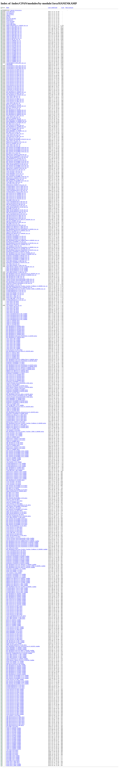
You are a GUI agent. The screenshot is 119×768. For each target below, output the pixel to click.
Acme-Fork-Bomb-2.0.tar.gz (15, 293)
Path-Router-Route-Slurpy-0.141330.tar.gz (20, 266)
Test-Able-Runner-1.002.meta (15, 517)
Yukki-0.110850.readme (13, 746)
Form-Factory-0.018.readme (15, 692)
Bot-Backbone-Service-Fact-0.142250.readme (20, 651)
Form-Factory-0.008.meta (14, 629)
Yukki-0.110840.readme (13, 747)
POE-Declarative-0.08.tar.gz (15, 204)
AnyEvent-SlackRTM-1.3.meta (15, 362)
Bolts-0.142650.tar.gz (13, 143)
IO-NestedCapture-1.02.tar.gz (16, 291)
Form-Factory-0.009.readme (15, 704)
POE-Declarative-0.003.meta (15, 721)
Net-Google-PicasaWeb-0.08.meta (16, 506)
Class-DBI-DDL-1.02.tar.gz (15, 298)
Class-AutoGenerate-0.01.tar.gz (16, 214)
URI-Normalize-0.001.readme (15, 642)
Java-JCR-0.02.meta (12, 302)
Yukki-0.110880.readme (13, 744)
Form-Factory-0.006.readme (15, 708)
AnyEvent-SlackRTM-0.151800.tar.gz (17, 259)
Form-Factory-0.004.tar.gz (15, 125)
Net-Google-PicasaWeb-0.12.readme (17, 675)
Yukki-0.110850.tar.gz (13, 58)
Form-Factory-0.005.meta (14, 609)
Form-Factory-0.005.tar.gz (15, 115)
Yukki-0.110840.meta (13, 449)
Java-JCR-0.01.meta (12, 304)
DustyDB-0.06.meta (12, 726)
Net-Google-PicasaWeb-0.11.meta (16, 487)
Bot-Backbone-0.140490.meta (15, 333)
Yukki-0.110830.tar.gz (13, 61)
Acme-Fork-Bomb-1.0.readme (15, 663)
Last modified (52, 7)
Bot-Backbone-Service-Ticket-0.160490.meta (20, 369)
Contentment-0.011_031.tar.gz (16, 63)
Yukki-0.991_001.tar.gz (14, 36)
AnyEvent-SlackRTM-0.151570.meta (17, 391)
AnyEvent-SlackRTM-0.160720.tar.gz (17, 255)
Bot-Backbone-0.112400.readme (16, 672)
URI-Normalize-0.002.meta (14, 442)
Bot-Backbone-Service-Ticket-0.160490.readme (21, 586)
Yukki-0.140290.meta (13, 320)
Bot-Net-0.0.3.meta (12, 494)
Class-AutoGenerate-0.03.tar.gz (16, 203)
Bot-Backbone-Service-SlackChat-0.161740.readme (22, 543)
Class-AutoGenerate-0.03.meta (16, 553)
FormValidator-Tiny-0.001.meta (16, 420)
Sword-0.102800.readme (13, 457)
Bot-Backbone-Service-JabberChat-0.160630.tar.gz (22, 240)
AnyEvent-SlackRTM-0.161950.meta (17, 385)
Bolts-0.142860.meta (13, 356)
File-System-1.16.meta (13, 481)
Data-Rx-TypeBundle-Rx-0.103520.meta (18, 516)
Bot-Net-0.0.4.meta (12, 492)
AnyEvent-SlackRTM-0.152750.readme (17, 559)
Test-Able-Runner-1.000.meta (15, 618)
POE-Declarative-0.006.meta (15, 717)
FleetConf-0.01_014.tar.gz (15, 88)
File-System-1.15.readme (14, 434)
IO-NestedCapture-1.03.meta (15, 685)
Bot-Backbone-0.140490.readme (16, 668)
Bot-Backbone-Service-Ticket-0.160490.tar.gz (21, 254)
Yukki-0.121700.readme (13, 732)
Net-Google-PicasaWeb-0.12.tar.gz (17, 150)
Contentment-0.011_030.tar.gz (16, 68)
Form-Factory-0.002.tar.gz (15, 133)
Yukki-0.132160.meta (13, 322)
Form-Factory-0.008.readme (15, 706)
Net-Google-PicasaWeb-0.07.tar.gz (17, 180)
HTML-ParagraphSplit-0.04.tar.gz (17, 164)
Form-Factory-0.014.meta (14, 534)
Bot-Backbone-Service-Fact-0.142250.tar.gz (20, 252)
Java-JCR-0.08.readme (13, 338)
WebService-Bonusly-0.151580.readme (18, 582)
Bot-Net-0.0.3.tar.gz (13, 132)
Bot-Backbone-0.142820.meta (15, 326)
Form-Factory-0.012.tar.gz (15, 83)
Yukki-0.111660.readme (13, 737)
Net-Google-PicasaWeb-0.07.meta (16, 509)
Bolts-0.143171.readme (13, 620)
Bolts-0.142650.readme (13, 625)
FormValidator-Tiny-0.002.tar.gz (17, 189)
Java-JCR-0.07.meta (12, 308)
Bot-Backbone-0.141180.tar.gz (16, 106)
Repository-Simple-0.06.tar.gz (16, 154)
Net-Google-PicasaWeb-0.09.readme (17, 681)
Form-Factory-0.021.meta (14, 500)
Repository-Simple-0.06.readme (16, 471)
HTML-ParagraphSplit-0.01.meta (16, 525)
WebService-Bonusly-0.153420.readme (18, 581)
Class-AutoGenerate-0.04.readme (16, 315)
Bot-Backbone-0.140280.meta (15, 334)
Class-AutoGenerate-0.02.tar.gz (16, 205)
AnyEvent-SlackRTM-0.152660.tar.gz (17, 258)
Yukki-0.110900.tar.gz (13, 56)
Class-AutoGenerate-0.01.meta (16, 615)
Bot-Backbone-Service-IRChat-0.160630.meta (20, 367)
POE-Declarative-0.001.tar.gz (16, 225)
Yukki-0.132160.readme (13, 729)
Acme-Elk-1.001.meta (13, 761)
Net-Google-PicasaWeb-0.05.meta (16, 520)
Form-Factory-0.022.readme (15, 627)
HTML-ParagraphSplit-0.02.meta (16, 512)
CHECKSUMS (9, 64)
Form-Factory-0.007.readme (15, 707)
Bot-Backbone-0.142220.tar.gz (16, 94)
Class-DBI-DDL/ (11, 24)
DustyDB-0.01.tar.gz (13, 234)
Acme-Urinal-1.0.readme (14, 643)
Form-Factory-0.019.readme (15, 690)
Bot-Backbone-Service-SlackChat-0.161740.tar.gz (22, 243)
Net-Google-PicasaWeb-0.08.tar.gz (17, 176)
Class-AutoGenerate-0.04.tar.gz (16, 201)
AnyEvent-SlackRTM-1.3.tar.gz (16, 236)
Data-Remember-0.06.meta (14, 632)
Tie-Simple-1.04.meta (13, 430)
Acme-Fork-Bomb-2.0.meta (14, 570)
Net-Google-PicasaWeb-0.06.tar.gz (17, 147)
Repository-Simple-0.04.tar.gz (16, 168)
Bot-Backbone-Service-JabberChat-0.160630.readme (22, 541)
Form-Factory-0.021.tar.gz (15, 72)
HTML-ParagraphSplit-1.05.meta (16, 535)
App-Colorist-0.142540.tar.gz (16, 194)
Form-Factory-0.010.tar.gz (15, 90)
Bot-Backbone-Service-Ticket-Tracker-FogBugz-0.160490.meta (26, 423)
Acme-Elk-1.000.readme (13, 765)
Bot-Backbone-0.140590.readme (16, 667)
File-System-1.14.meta (13, 484)
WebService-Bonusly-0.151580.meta (17, 426)
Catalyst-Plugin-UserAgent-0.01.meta (18, 505)
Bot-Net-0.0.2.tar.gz (13, 137)
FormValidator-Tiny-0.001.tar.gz (17, 191)
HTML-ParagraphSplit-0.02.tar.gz (17, 209)
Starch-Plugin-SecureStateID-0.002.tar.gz (20, 279)
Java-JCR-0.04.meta (12, 312)
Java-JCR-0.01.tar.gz (13, 144)
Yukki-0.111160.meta (13, 410)
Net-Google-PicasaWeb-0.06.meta (16, 518)
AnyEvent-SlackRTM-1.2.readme (16, 575)
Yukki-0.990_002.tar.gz (14, 35)
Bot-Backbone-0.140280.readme (16, 669)
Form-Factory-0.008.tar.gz (15, 99)
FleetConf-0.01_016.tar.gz (15, 86)
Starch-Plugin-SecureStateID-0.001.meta (19, 397)
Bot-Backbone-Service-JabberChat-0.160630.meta (22, 359)
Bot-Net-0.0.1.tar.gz (13, 153)
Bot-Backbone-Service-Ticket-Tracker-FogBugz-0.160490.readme (26, 549)
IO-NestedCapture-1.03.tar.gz (16, 290)
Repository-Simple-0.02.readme (16, 477)
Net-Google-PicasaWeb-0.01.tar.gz (17, 166)
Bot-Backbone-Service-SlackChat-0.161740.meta (21, 360)
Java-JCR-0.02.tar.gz (13, 140)
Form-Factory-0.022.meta (14, 349)
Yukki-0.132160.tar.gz (13, 42)
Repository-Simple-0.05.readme (16, 473)
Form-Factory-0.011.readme (15, 701)
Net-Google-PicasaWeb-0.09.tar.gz (17, 162)
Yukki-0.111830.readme (13, 735)
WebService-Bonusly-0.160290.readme (18, 579)
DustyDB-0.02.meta (12, 753)
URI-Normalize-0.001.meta (14, 444)
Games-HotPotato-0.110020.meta (16, 491)
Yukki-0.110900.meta (13, 437)
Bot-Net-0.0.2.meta (12, 495)
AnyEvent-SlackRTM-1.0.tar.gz (16, 241)
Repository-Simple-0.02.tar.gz (16, 185)
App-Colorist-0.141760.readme (16, 602)
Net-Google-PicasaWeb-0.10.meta (16, 489)
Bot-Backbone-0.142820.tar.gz (16, 92)
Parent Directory (16, 10)
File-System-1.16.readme (14, 433)
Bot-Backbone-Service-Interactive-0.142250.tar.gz (23, 273)
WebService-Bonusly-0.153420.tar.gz (18, 244)
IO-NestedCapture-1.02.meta (15, 686)
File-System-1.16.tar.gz (14, 171)
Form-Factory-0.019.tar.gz (15, 69)
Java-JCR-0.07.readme (13, 340)
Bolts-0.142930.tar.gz (13, 118)
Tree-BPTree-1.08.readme (14, 470)
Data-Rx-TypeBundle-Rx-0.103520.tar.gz (19, 287)
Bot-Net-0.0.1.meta (12, 496)
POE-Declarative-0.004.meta (15, 719)
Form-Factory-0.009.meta (14, 639)
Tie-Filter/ (10, 14)
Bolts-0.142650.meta (13, 358)
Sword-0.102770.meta (13, 499)
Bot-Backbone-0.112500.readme (16, 671)
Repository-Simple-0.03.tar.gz (16, 178)
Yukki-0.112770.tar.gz (13, 46)
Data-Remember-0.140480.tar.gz (16, 130)
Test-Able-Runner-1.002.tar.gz (16, 261)
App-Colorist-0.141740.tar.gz (16, 197)
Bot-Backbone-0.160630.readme (16, 595)
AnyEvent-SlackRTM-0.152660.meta (17, 413)
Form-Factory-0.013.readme (15, 699)
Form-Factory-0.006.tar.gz (15, 101)
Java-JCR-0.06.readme (13, 341)
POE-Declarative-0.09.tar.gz (15, 169)
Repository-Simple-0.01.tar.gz (16, 142)
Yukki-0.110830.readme (13, 748)
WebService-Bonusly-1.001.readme (17, 584)
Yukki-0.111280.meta (13, 409)
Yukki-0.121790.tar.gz (13, 43)
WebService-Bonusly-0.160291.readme (18, 578)
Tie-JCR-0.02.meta (12, 750)
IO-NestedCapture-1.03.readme (16, 464)
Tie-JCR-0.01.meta (12, 548)
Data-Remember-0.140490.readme (16, 647)
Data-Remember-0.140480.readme (16, 649)
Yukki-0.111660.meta (13, 408)
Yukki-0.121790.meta (13, 323)
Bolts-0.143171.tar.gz (13, 104)
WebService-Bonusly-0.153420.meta (17, 427)
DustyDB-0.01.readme (13, 760)
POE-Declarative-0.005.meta (15, 718)
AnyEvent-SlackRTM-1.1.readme (16, 577)
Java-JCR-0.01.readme (13, 348)
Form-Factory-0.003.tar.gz (15, 128)
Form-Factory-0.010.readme (15, 703)
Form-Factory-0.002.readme (15, 714)
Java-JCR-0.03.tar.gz (13, 135)
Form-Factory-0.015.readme (15, 696)
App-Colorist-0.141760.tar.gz (16, 196)
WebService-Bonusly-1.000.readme (17, 585)
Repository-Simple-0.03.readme (16, 475)
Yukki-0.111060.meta (13, 428)
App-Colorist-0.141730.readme (16, 604)
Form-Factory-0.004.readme (15, 711)
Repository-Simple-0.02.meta (15, 446)
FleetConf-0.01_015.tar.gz (15, 89)
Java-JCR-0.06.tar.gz (13, 103)
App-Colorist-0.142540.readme (16, 600)
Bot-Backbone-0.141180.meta (15, 330)
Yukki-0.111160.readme (13, 740)
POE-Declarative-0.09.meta (15, 514)
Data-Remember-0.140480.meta (15, 399)
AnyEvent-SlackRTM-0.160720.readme (17, 557)
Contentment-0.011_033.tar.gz (16, 67)
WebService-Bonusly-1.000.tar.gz (17, 227)
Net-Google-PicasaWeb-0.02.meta (16, 523)
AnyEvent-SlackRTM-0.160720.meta (17, 402)
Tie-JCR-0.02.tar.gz (13, 183)
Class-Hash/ (10, 22)
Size (62, 7)
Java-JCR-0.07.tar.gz (13, 97)
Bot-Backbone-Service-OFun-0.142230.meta (19, 351)
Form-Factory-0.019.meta (14, 510)
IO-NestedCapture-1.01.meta (15, 687)
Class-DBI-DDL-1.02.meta (14, 532)
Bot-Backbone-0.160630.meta (15, 337)
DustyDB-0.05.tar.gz (13, 208)
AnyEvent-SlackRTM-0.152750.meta (17, 401)
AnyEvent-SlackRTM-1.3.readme (16, 574)
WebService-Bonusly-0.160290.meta (17, 372)
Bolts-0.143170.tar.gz (13, 107)
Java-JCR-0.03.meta (12, 301)
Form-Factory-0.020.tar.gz (15, 74)
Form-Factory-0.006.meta (14, 607)
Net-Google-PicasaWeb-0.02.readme (17, 455)
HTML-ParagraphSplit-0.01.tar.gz (17, 211)
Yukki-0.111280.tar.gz (13, 51)
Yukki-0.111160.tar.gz (13, 53)
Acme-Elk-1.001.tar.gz (13, 295)
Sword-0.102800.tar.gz (13, 221)
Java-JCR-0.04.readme (13, 344)
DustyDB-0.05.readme (13, 757)
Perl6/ (8, 17)
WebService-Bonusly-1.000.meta (16, 424)
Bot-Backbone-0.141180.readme (16, 665)
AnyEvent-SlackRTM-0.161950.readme (17, 556)
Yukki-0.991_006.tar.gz (14, 27)
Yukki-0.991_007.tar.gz (14, 32)
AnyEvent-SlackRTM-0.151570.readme (17, 563)
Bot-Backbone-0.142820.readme (16, 596)
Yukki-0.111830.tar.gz (13, 47)
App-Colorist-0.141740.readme (16, 603)
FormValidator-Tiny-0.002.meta (16, 419)
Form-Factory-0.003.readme (15, 712)
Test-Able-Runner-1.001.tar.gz (16, 265)
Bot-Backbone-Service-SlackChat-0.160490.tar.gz (22, 247)
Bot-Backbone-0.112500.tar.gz (16, 122)
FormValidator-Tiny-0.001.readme (17, 592)
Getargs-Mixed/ (11, 18)
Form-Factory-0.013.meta (14, 633)
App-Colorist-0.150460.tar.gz (16, 193)
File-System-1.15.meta (13, 482)
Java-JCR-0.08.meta (12, 306)
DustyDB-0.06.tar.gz (13, 200)
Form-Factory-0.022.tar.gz (15, 71)
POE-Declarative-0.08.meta (15, 725)
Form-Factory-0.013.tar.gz (15, 82)
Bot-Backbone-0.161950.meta (15, 329)
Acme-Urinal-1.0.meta (13, 536)
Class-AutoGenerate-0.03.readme (16, 316)
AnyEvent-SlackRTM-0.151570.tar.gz (17, 262)
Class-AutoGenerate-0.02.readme (16, 318)
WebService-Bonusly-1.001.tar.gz (17, 226)
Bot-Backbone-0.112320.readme (16, 674)
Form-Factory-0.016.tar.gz (15, 78)
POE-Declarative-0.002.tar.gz (16, 222)
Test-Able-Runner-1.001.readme (16, 656)
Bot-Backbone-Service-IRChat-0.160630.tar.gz (21, 275)
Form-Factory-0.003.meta (14, 611)
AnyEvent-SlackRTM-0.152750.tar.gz (17, 257)
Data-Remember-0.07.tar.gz (15, 173)
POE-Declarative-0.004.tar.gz (16, 216)
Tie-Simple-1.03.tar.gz (14, 305)
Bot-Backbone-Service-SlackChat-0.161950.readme (22, 542)
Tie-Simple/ (10, 13)
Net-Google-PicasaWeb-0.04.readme (17, 453)
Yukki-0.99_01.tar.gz (13, 39)
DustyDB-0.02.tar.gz (13, 223)
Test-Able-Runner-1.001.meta (15, 617)
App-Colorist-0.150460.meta (15, 380)
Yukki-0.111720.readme (13, 736)
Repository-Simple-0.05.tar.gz (16, 160)
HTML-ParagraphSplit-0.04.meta (16, 645)
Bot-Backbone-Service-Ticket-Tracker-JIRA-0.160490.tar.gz (25, 288)
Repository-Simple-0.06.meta (15, 388)
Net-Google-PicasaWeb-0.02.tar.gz (17, 165)
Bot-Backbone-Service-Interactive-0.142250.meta (22, 412)
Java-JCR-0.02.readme (13, 347)
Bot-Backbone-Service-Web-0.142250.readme (20, 650)
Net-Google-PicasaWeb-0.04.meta (16, 521)
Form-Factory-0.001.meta (14, 614)
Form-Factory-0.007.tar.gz (15, 100)
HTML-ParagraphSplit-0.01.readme (17, 270)
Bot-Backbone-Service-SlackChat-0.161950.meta (21, 336)
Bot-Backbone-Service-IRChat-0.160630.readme (21, 564)
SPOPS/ (8, 15)
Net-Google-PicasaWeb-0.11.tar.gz (17, 155)
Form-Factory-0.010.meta (14, 638)
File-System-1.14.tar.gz (14, 175)
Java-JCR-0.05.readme (13, 342)
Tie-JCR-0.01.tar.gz (13, 263)
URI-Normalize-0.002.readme (15, 640)
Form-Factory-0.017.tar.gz (15, 76)
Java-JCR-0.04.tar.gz (13, 146)
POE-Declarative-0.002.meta (15, 722)
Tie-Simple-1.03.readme (14, 462)
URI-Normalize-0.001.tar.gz (15, 277)
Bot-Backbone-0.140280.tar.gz (16, 119)
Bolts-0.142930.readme (13, 622)
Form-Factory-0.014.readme (15, 697)
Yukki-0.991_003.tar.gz (14, 31)
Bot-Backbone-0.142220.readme (16, 597)
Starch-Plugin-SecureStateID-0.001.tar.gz (20, 280)
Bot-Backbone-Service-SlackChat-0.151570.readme (22, 546)
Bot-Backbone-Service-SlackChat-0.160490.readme (22, 545)
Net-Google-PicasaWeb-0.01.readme (17, 456)
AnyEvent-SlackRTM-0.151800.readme (17, 561)
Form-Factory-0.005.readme (15, 710)
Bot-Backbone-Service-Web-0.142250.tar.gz (20, 282)
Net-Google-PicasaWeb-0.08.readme (17, 682)
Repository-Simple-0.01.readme (16, 478)
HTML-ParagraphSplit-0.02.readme (17, 269)
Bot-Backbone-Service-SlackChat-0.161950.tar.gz (22, 229)
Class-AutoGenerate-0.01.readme (16, 319)
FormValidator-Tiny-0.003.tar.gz (17, 187)
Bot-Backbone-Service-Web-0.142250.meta (19, 394)
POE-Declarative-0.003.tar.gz (16, 218)
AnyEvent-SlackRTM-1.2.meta (15, 363)
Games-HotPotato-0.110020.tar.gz (17, 25)
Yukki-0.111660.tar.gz (13, 50)
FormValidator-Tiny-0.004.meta (16, 416)
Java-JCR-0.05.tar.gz (13, 117)
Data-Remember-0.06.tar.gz (15, 179)
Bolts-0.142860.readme (13, 624)
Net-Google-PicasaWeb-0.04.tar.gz (17, 151)
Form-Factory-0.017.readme (15, 693)
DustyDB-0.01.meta (12, 754)
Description (69, 7)
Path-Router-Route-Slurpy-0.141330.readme (20, 660)
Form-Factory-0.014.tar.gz (15, 81)
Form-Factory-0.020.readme (15, 689)
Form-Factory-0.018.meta (14, 527)
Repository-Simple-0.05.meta (15, 421)
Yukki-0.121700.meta (13, 324)
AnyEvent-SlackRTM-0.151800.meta (17, 390)
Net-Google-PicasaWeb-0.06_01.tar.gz (18, 139)
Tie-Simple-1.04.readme (14, 572)
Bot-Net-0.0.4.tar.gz (13, 124)
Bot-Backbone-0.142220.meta (15, 327)
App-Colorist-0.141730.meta (15, 378)
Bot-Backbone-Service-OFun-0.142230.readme (20, 567)
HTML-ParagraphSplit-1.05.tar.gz (17, 157)
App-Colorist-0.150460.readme (16, 599)
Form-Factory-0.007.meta (14, 606)
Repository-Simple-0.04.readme (16, 474)
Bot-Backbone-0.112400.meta (15, 467)
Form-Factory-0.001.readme (15, 679)
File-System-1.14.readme (14, 435)
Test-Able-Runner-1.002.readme (16, 654)
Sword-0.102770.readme (13, 459)
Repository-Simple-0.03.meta (15, 439)
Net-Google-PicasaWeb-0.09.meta (16, 498)
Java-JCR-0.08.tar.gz (13, 96)
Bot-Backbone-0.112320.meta (15, 469)
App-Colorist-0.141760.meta (15, 376)
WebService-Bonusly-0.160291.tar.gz (18, 230)
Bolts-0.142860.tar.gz (13, 129)
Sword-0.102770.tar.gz (13, 232)
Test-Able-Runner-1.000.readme (16, 657)
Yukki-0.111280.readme (13, 739)
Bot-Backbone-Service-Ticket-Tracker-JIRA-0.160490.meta (25, 431)
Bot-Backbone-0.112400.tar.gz (16, 126)
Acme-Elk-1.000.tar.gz (13, 297)
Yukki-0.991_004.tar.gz (14, 29)
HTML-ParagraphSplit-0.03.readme (17, 268)
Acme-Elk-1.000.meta (13, 762)
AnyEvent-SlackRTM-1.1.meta (15, 373)
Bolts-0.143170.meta (13, 354)
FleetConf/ (9, 20)
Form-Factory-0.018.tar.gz (15, 75)
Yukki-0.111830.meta (13, 403)
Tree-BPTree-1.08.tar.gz (14, 182)
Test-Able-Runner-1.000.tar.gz (16, 272)
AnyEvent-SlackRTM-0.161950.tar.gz (17, 251)
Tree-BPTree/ (10, 11)
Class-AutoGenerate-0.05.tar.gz (16, 190)
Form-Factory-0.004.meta (14, 610)
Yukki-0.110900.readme (13, 743)
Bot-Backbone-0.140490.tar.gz (16, 112)
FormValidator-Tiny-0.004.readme (17, 588)
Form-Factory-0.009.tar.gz (15, 93)
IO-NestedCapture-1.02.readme (16, 466)
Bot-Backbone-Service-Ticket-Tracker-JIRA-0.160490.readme (25, 566)
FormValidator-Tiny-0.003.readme (17, 589)
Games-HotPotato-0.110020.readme (17, 658)
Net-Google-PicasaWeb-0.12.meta (16, 485)
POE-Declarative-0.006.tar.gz (16, 212)
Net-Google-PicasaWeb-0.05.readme (17, 452)
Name (7, 7)
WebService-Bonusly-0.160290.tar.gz (18, 233)
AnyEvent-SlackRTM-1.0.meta (15, 381)
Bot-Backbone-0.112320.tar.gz (16, 158)
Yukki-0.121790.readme (13, 730)
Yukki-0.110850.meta (13, 445)
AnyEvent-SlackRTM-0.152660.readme (17, 560)
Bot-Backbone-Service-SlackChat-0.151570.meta (21, 365)
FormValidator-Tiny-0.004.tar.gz (17, 186)
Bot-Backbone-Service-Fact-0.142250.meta (19, 406)
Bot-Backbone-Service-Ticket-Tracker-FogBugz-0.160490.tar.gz (26, 286)
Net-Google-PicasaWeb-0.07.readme (17, 683)
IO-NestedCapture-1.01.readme (16, 463)
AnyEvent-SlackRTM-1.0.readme (16, 568)
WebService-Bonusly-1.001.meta (16, 415)
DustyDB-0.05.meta (12, 751)
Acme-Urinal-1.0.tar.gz (14, 284)
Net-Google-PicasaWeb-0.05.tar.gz (17, 148)
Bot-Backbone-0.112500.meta (15, 480)
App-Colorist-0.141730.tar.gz (16, 198)
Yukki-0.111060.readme (13, 742)
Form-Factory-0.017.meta (14, 528)
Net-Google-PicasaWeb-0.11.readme (17, 676)
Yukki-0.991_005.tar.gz (14, 28)
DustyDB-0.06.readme (13, 755)
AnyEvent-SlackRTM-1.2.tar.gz (16, 237)
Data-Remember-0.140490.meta (15, 398)
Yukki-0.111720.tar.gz (13, 49)
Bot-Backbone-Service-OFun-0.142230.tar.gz (20, 219)
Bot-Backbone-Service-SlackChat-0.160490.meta (21, 366)
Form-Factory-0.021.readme (15, 628)
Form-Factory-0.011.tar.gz (15, 85)
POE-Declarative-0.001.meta (15, 724)
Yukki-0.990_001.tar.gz (14, 38)
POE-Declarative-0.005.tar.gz (16, 215)
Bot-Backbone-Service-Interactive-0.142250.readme (23, 646)
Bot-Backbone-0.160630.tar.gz (16, 114)
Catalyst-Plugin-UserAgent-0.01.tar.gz (19, 283)
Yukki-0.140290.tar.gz (13, 40)
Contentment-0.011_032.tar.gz (16, 65)
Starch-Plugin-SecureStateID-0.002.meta (19, 383)
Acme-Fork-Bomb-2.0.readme (15, 661)
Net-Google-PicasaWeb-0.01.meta (16, 524)
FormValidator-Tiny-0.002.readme (17, 591)
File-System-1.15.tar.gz (14, 172)
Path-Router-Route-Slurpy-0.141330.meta (19, 387)
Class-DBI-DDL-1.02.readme (15, 405)
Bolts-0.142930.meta (13, 355)
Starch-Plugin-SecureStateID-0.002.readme (20, 539)
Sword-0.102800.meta (13, 502)
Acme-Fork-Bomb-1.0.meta (14, 571)
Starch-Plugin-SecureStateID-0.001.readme (20, 538)
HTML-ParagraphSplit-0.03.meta (16, 513)
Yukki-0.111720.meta (13, 392)
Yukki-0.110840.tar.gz (13, 60)
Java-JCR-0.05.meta (12, 311)
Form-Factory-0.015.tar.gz (15, 79)
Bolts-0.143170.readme (13, 621)
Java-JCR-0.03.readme (13, 345)
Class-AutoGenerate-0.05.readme (16, 313)
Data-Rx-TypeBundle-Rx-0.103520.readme (19, 653)
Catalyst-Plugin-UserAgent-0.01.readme (19, 395)
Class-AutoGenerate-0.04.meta (16, 552)
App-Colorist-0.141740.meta (15, 377)
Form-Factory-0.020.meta (14, 503)
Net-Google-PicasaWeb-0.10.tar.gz (17, 161)
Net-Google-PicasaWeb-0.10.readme (17, 678)
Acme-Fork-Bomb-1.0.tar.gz (15, 294)
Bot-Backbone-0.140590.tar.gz (16, 111)
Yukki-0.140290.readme (13, 728)
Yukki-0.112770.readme (13, 733)
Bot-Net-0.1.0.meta (12, 488)
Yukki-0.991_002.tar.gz (14, 33)
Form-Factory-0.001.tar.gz (15, 136)
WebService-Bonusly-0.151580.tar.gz (18, 248)
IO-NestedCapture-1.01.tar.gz (16, 300)
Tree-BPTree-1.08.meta (13, 507)
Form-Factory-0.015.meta (14, 531)
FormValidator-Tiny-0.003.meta (16, 417)
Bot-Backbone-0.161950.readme (16, 593)
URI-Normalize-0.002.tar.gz (15, 276)
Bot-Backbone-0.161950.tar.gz (16, 110)
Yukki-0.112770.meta (13, 384)
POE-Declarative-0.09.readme (15, 664)
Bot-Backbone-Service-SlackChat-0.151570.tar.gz (22, 250)
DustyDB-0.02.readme (13, 758)
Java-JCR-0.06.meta (12, 309)
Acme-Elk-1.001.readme (13, 764)
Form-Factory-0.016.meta (14, 530)
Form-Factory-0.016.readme (15, 694)
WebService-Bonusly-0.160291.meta (17, 370)
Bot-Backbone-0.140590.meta (15, 331)
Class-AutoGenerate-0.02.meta (16, 554)
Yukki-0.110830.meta (13, 460)
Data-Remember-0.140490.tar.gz (16, 121)
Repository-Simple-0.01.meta (15, 448)
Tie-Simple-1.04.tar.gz (14, 245)
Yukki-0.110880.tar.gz (13, 57)
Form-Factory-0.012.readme (15, 700)
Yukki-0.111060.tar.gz (13, 54)
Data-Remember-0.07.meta (14, 631)
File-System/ (10, 21)
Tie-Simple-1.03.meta (13, 715)
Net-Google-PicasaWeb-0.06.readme (17, 451)
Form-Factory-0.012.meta (14, 635)
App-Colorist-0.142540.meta (15, 374)
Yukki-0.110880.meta (13, 441)
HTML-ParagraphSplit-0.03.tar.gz (17, 207)
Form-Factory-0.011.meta (14, 636)
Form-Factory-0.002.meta (14, 613)
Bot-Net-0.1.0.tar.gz (13, 108)
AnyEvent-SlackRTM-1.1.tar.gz (16, 239)
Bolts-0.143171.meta (13, 352)
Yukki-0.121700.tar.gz (13, 45)
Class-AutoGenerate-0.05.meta (16, 550)
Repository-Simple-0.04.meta (15, 438)
